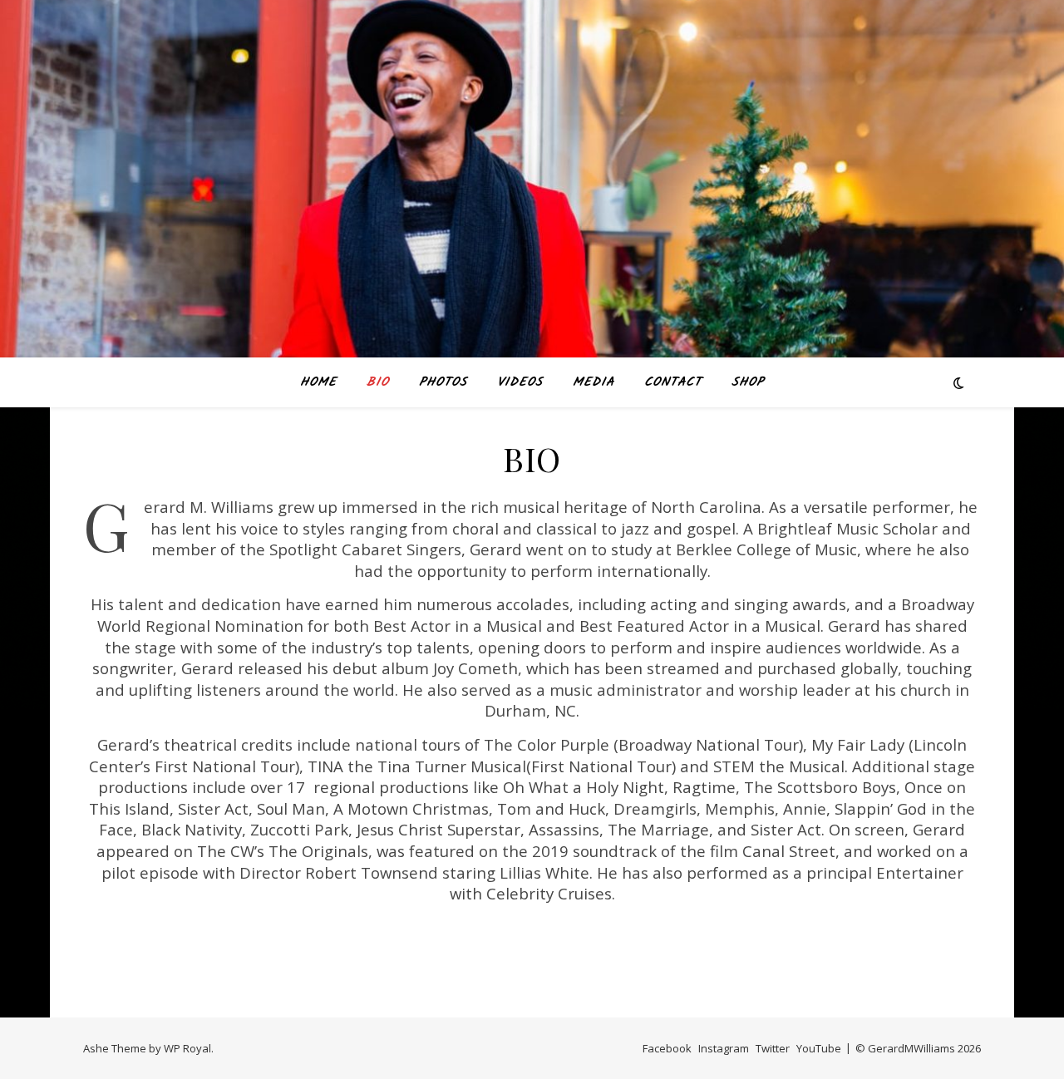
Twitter (773, 1048)
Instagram (723, 1048)
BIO (378, 382)
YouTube (818, 1048)
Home (318, 382)
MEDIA (593, 382)
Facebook (667, 1048)
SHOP (748, 382)
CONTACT (673, 382)
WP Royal (187, 1048)
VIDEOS (520, 382)
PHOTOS (443, 382)
